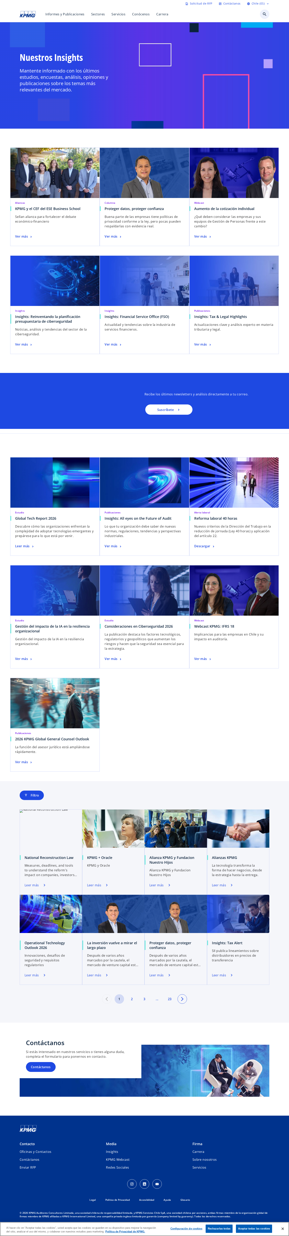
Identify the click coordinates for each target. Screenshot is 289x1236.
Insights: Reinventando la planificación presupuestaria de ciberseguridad (47, 319)
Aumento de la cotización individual (224, 208)
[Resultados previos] (106, 999)
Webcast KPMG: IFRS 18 (214, 626)
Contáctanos (41, 1067)
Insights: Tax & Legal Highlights (220, 316)
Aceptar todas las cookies (254, 1228)
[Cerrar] (282, 1228)
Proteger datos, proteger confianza (135, 208)
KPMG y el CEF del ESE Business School (48, 208)
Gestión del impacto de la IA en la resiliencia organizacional (52, 628)
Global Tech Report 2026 (35, 518)
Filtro (31, 795)
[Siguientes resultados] (182, 999)
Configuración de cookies (186, 1228)
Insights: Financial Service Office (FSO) (138, 316)
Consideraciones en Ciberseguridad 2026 (139, 626)
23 (170, 999)
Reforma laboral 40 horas (215, 518)
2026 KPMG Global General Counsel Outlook (52, 739)
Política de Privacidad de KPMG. (125, 1231)
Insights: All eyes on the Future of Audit (138, 518)
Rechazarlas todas (219, 1228)
